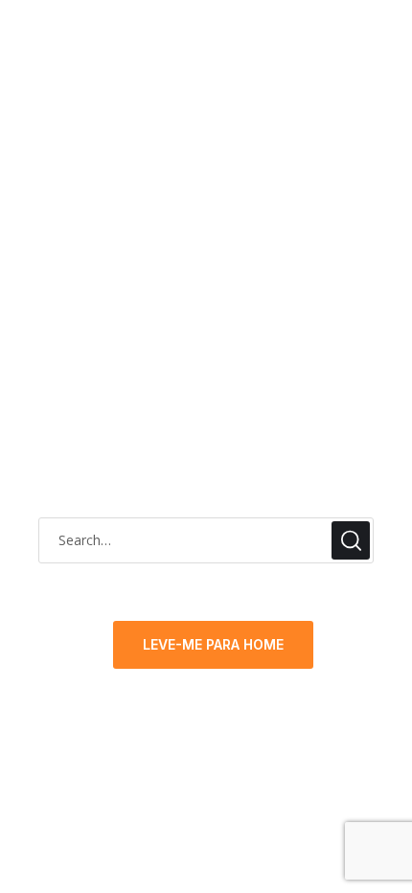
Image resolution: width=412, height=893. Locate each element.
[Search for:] (206, 540)
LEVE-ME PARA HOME (213, 644)
